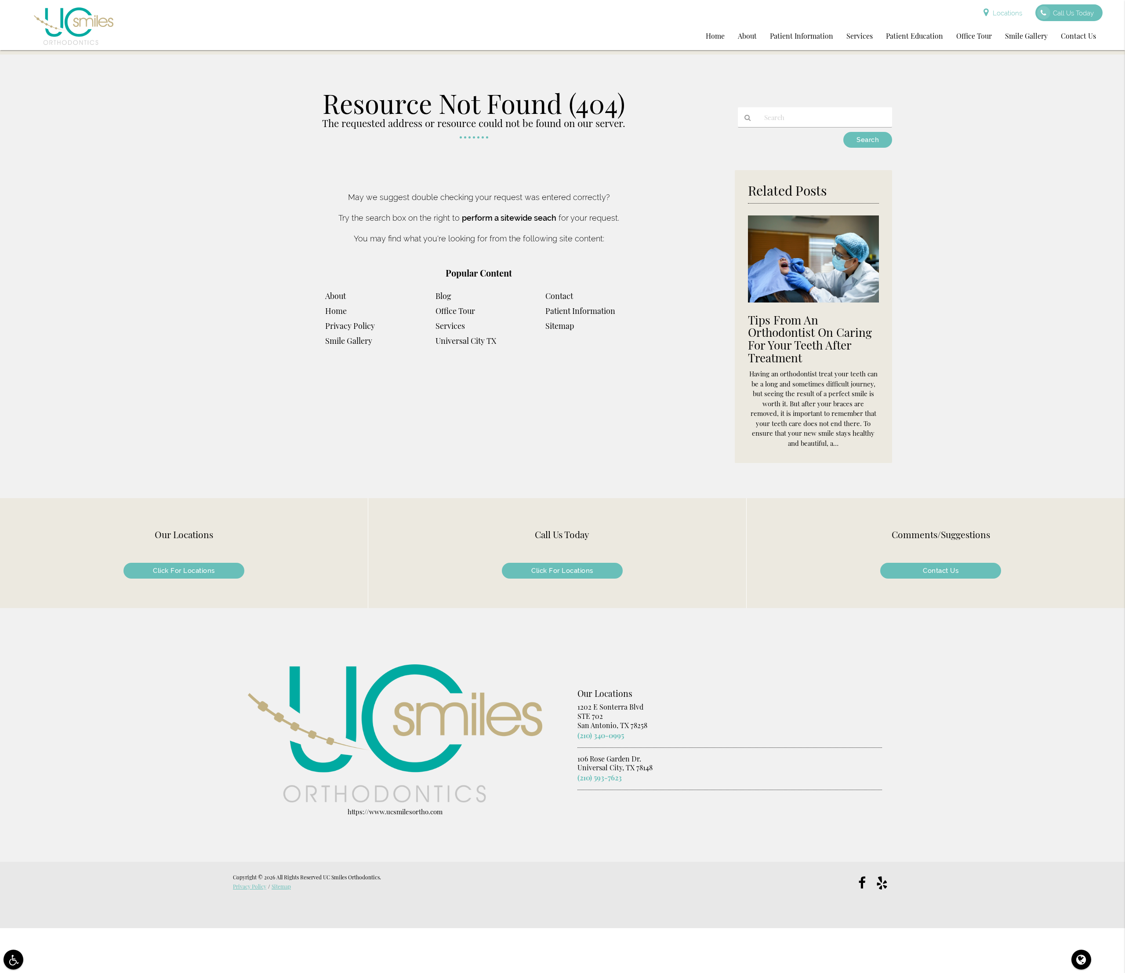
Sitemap (559, 326)
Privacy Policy (350, 326)
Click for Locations (184, 571)
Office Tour (974, 35)
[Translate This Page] (1081, 959)
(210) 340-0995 (600, 735)
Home (715, 35)
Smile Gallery (1026, 35)
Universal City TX (465, 340)
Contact (559, 296)
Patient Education (914, 35)
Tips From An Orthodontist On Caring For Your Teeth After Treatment (810, 339)
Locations (1007, 13)
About (747, 35)
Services (859, 35)
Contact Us (1078, 35)
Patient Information (801, 35)
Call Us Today (1073, 13)
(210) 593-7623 (599, 777)
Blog (443, 296)
